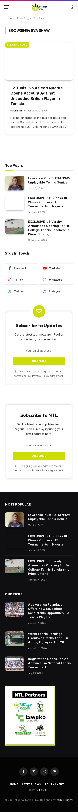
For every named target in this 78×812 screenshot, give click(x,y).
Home (14, 784)
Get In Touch (39, 790)
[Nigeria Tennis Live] (39, 7)
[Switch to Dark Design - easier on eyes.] (72, 7)
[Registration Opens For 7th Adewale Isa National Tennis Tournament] (14, 663)
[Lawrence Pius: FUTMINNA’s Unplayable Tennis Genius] (14, 183)
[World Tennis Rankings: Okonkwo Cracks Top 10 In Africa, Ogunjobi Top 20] (14, 638)
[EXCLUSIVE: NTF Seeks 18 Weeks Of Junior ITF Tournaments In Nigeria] (14, 202)
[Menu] (6, 7)
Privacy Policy (40, 375)
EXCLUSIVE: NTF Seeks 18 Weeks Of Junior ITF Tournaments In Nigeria (47, 202)
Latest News (31, 784)
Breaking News (17, 45)
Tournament (54, 784)
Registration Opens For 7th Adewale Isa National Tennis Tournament (49, 663)
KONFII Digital (65, 799)
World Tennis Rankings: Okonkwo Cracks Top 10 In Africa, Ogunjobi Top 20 (48, 638)
